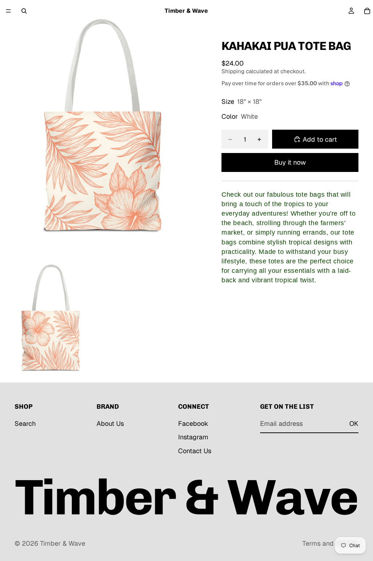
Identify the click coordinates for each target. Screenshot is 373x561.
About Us (110, 423)
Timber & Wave (62, 543)
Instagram (193, 437)
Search (25, 423)
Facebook (193, 423)
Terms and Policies (330, 543)
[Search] (24, 11)
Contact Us (194, 451)
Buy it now (290, 162)
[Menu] (8, 11)
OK (353, 423)
